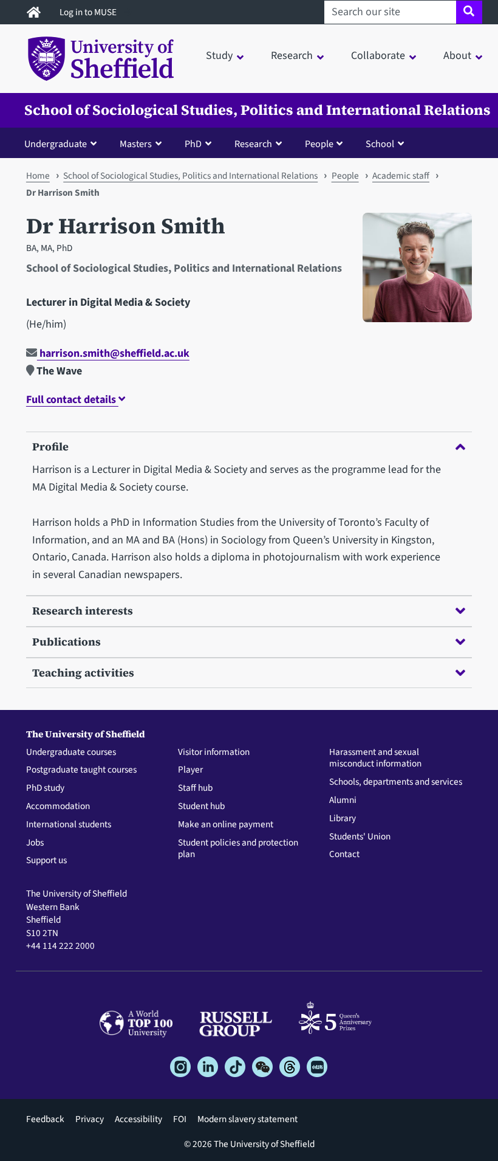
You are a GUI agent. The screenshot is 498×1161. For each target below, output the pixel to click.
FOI (179, 1119)
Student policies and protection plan (238, 849)
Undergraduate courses (71, 752)
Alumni (342, 800)
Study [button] (219, 55)
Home (38, 175)
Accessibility (138, 1119)
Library (342, 819)
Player (190, 770)
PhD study (45, 788)
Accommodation (58, 807)
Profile (50, 446)
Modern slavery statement (247, 1119)
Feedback (45, 1119)
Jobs (35, 843)
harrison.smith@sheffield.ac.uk (113, 353)
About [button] (457, 55)
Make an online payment (225, 825)
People (345, 175)
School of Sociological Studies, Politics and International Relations (257, 110)
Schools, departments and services (395, 782)
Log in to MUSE (89, 12)
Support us (46, 861)
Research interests (82, 610)
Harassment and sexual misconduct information (375, 758)
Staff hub (195, 788)
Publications (66, 641)
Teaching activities (83, 672)
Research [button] (292, 55)
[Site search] (469, 12)
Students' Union (360, 837)
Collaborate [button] (378, 55)
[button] (63, 143)
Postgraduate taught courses (81, 770)
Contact (344, 855)
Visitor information (214, 752)
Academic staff (400, 175)
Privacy (89, 1119)
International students (68, 825)
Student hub (201, 807)
